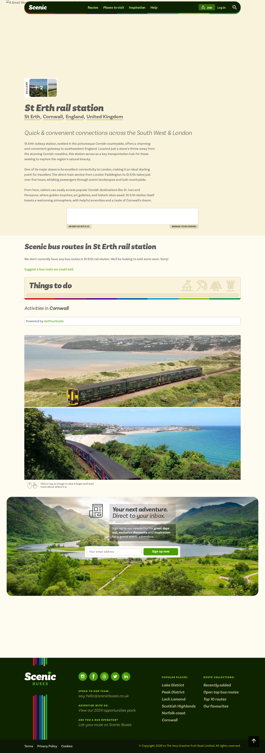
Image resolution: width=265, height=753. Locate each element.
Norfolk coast (173, 713)
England (75, 117)
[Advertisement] (132, 216)
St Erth (32, 117)
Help (153, 7)
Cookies (66, 746)
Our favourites (215, 706)
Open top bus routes (220, 692)
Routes (93, 7)
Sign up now (160, 551)
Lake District (173, 685)
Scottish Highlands (178, 706)
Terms (28, 746)
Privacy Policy (47, 746)
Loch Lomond (173, 699)
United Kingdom (105, 117)
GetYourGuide (54, 321)
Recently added (217, 685)
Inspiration (137, 7)
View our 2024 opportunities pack (107, 710)
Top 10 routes (214, 699)
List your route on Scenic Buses (104, 724)
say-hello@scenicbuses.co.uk (103, 695)
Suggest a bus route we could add (48, 269)
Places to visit (113, 7)
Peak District (173, 692)
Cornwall (53, 117)
